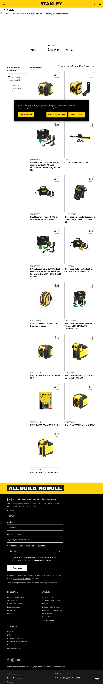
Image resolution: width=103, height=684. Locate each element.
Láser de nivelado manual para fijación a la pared (44, 324)
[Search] (94, 4)
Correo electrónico (14, 534)
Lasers (11, 10)
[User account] (100, 4)
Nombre (10, 511)
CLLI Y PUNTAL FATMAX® (76, 163)
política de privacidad (22, 578)
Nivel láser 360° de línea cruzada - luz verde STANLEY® (79, 376)
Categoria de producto (13, 68)
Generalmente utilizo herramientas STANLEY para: (26, 546)
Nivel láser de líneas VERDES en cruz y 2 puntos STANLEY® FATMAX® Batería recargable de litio (45, 166)
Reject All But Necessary (56, 115)
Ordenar (62, 66)
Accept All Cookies (76, 115)
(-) (9, 76)
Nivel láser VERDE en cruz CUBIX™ (79, 425)
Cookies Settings (26, 115)
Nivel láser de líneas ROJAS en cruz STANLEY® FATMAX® (44, 218)
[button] (8, 660)
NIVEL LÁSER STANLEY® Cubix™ (45, 425)
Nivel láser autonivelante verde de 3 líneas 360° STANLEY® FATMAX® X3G (79, 326)
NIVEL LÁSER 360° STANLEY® (44, 472)
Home (4, 10)
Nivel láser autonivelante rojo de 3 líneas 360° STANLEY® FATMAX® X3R (79, 219)
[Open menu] (4, 4)
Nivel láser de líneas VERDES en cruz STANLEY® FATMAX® (78, 270)
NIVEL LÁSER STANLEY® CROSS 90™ (45, 376)
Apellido (10, 522)
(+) (10, 85)
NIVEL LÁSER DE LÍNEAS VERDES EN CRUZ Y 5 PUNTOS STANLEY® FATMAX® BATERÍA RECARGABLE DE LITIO (45, 273)
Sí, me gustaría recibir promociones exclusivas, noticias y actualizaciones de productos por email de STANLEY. (34, 559)
